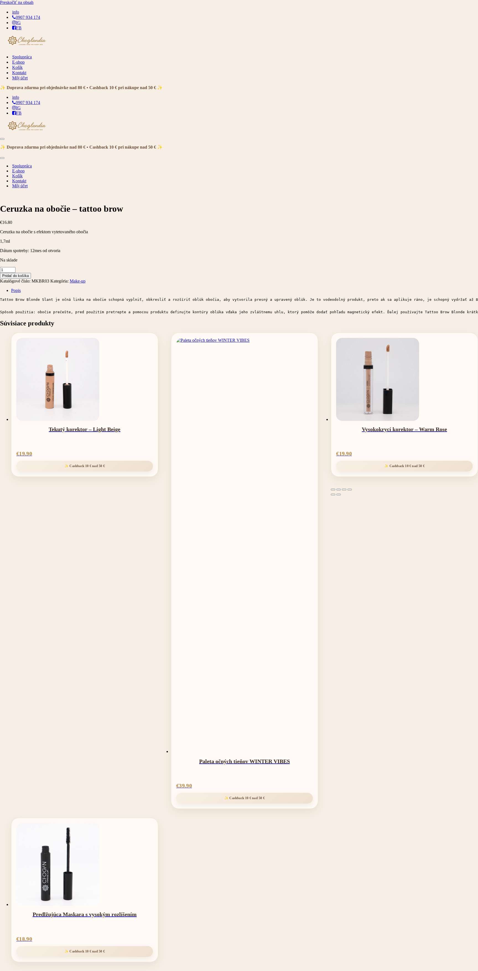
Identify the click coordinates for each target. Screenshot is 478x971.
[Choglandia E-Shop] (27, 47)
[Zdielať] (344, 489)
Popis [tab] (16, 290)
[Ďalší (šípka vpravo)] (338, 494)
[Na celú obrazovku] (338, 489)
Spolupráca (22, 57)
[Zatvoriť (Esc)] (349, 489)
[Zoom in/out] (333, 489)
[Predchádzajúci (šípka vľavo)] (333, 494)
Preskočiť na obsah (16, 2)
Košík (17, 67)
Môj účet (20, 78)
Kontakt (19, 72)
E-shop (18, 62)
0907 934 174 (28, 17)
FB (19, 27)
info (15, 12)
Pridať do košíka (15, 276)
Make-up (77, 281)
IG (18, 22)
